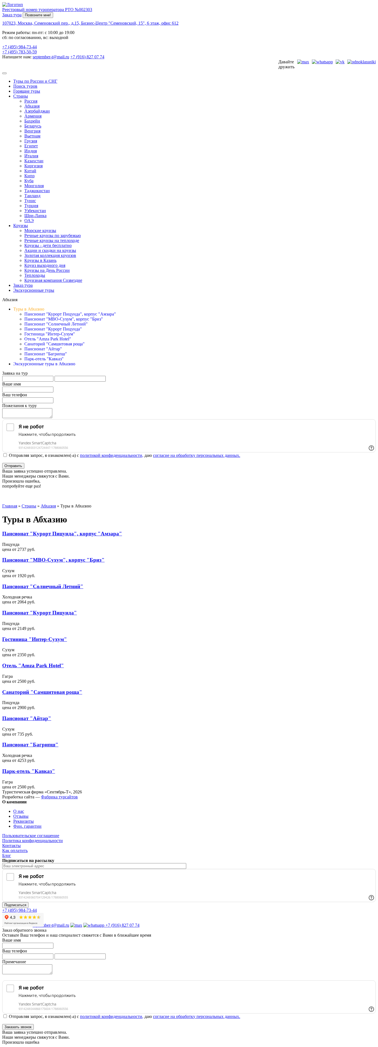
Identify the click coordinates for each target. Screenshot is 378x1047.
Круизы (20, 225)
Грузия (30, 141)
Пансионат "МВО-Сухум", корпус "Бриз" (63, 319)
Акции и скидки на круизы (50, 250)
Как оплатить (15, 850)
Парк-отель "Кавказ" (44, 358)
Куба (28, 180)
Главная (9, 506)
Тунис (30, 200)
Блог (6, 855)
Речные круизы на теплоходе (51, 240)
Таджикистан (37, 190)
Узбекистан (35, 210)
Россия (30, 101)
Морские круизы (40, 230)
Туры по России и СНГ (35, 81)
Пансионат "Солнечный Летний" (56, 324)
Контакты (11, 845)
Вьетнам (32, 136)
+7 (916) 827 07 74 (87, 56)
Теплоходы (34, 275)
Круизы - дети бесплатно (48, 245)
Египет (31, 146)
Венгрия (32, 131)
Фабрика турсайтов (59, 797)
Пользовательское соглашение (30, 835)
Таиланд (32, 195)
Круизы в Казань (40, 260)
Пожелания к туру (19, 405)
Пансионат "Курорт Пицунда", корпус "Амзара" (70, 314)
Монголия (34, 185)
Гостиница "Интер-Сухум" (49, 334)
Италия (31, 155)
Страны (20, 96)
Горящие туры (26, 91)
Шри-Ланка (35, 215)
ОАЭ (29, 220)
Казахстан (33, 160)
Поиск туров (25, 86)
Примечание (14, 961)
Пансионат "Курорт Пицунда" (53, 329)
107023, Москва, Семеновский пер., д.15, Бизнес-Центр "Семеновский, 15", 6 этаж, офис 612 (90, 23)
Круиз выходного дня (44, 265)
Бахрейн (32, 121)
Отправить (13, 466)
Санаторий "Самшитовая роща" (54, 344)
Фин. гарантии (27, 826)
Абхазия (32, 106)
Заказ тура (12, 14)
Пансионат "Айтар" (43, 349)
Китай (30, 170)
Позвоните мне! (38, 15)
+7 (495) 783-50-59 (19, 52)
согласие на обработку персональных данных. (196, 455)
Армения (33, 116)
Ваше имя (11, 384)
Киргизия (33, 165)
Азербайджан (37, 111)
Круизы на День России (47, 270)
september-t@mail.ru (51, 56)
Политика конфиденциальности (32, 840)
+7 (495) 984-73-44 (19, 47)
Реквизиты (23, 821)
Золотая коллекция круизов (50, 255)
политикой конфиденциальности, (111, 455)
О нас (18, 811)
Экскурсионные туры (33, 290)
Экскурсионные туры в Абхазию (44, 363)
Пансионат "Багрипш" (45, 353)
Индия (30, 151)
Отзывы (21, 816)
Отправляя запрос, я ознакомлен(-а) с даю (124, 455)
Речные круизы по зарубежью (52, 235)
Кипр (29, 175)
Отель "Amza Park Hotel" (47, 339)
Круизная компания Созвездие (53, 280)
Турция (31, 205)
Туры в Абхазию (28, 309)
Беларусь (32, 126)
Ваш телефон (14, 394)
